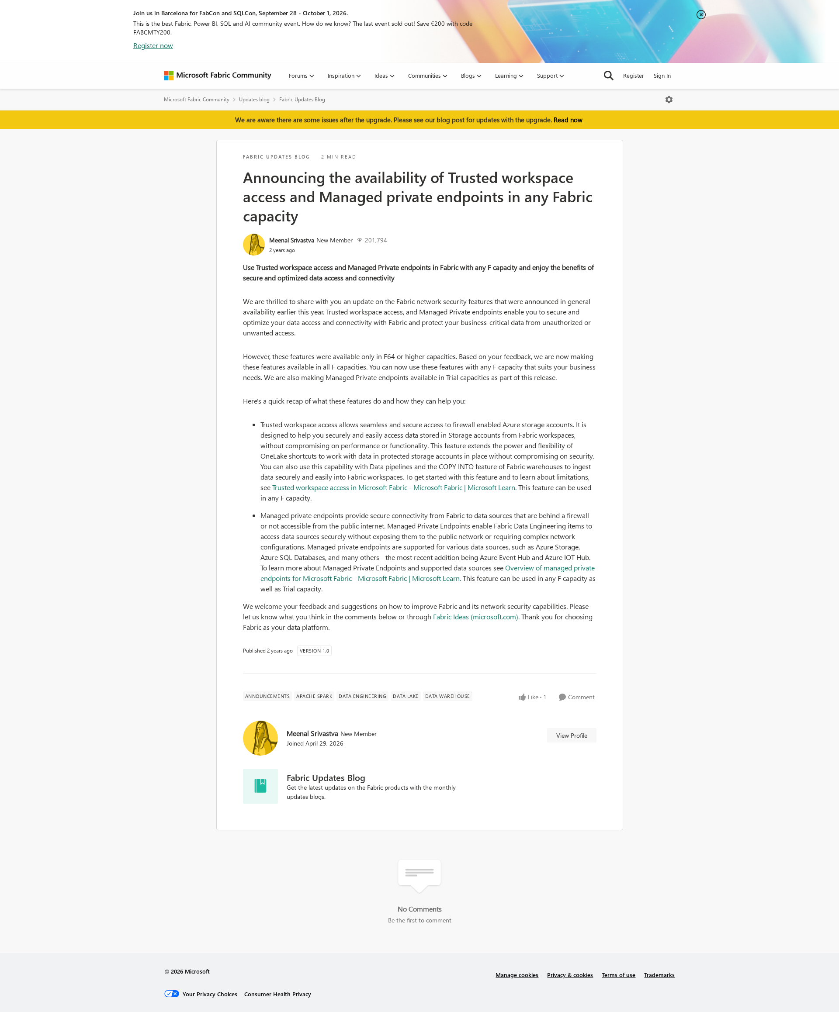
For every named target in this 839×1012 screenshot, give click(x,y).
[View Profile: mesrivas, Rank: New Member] (254, 245)
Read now (568, 119)
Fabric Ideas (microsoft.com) (475, 616)
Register (633, 75)
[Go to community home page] (217, 75)
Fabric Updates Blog (302, 99)
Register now (153, 45)
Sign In (662, 75)
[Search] (608, 75)
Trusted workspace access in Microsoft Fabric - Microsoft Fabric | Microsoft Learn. (394, 487)
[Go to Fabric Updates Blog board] (260, 786)
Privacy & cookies (570, 974)
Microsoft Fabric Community (196, 99)
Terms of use (618, 974)
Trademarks (659, 974)
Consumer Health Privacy (277, 994)
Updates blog (254, 99)
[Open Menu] (669, 99)
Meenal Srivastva (291, 240)
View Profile (571, 735)
